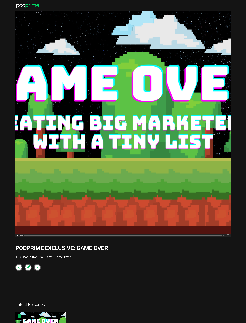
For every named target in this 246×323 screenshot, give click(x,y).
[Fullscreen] (228, 235)
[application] (123, 124)
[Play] (18, 235)
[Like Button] (28, 267)
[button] (123, 124)
